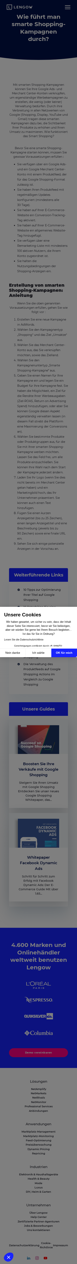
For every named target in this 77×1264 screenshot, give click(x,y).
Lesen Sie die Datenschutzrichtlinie (24, 639)
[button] (9, 1257)
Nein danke (12, 652)
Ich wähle (38, 652)
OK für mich (64, 652)
